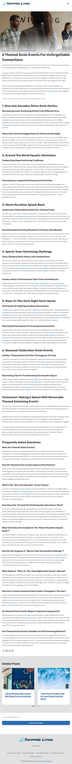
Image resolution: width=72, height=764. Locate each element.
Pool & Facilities (28, 753)
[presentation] (18, 678)
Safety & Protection (58, 753)
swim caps (35, 283)
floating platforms (43, 268)
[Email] (12, 650)
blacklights (6, 312)
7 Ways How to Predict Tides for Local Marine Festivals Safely (52, 696)
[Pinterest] (6, 650)
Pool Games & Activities (28, 50)
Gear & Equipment (14, 753)
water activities (52, 91)
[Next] (67, 686)
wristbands (44, 283)
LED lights (38, 382)
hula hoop (29, 268)
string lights (39, 312)
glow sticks (13, 315)
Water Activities (36, 756)
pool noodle (19, 268)
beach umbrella (26, 387)
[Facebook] (3, 650)
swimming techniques (10, 125)
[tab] (32, 706)
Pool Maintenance (42, 753)
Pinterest (48, 761)
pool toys (52, 333)
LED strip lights (61, 315)
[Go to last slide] (5, 686)
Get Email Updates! (36, 723)
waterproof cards (27, 618)
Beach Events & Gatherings (11, 50)
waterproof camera (25, 216)
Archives (41, 761)
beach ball (49, 335)
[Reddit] (9, 650)
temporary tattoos (57, 283)
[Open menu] (68, 3)
